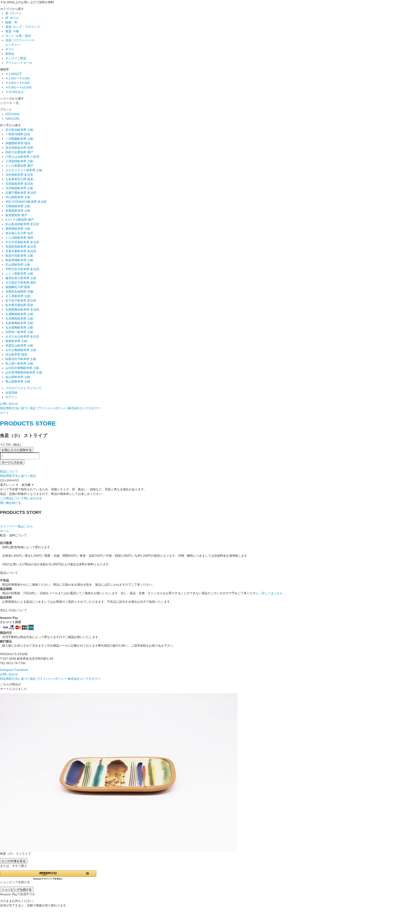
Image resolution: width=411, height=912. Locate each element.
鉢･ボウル (12, 17)
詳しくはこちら (272, 593)
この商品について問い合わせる (21, 498)
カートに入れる (12, 462)
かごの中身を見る (14, 861)
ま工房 (17, 296)
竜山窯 (17, 381)
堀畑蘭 (17, 287)
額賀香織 (19, 260)
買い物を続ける (10, 502)
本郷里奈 (19, 291)
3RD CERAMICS (26, 201)
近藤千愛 (20, 192)
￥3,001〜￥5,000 (17, 83)
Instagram (7, 669)
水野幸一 (19, 332)
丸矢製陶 (19, 327)
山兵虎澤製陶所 (23, 372)
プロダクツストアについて (23, 388)
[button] (48, 875)
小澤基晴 (19, 161)
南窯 (16, 341)
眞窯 (16, 215)
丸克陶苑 (19, 318)
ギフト (9, 49)
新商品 (9, 53)
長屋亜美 (20, 246)
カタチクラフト (23, 170)
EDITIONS (12, 114)
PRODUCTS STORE (28, 423)
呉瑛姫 (19, 183)
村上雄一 (19, 363)
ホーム (4, 531)
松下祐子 (20, 300)
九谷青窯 (19, 179)
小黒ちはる (22, 156)
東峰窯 (17, 228)
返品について (9, 471)
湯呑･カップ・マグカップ (22, 26)
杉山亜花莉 (22, 224)
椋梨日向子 (20, 359)
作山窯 (17, 197)
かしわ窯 (19, 165)
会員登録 (11, 392)
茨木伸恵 (19, 147)
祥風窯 (17, 210)
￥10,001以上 (14, 92)
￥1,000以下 (13, 74)
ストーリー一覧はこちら (16, 526)
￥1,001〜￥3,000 (17, 78)
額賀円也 (19, 255)
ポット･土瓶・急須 (18, 35)
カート (4, 412)
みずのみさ (22, 336)
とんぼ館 (19, 237)
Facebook (21, 669)
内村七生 (19, 152)
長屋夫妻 (20, 251)
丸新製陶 (19, 323)
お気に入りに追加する (17, 450)
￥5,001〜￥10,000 (18, 87)
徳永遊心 (19, 233)
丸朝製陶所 (22, 309)
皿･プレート (13, 13)
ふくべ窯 (19, 273)
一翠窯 (17, 134)
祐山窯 (17, 377)
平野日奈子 (22, 269)
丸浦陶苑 (19, 314)
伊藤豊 (17, 143)
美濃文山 (19, 345)
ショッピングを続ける (17, 889)
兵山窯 (17, 264)
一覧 (16, 103)
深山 (16, 354)
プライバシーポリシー (52, 408)
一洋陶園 (19, 138)
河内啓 (19, 174)
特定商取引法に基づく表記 (18, 408)
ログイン (11, 397)
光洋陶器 (19, 188)
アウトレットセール (18, 62)
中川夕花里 (22, 242)
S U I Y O (19, 219)
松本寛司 (19, 305)
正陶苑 (17, 206)
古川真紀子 (20, 282)
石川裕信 (19, 129)
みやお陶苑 (20, 350)
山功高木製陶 (22, 368)
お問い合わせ (9, 403)
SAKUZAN (12, 118)
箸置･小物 (12, 31)
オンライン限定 (15, 58)
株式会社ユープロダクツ (84, 408)
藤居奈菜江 (20, 278)
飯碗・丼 (11, 22)
